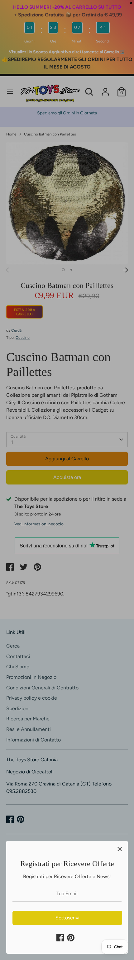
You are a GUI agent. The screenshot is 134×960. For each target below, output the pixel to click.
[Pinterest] (70, 937)
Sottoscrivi (67, 918)
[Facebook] (60, 937)
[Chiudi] (120, 849)
